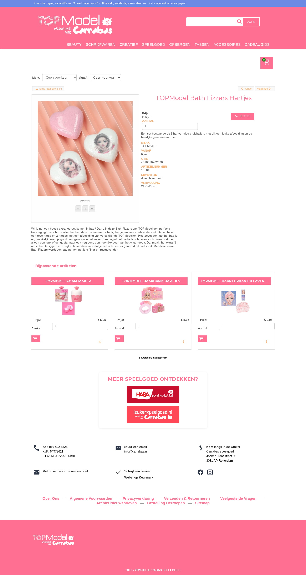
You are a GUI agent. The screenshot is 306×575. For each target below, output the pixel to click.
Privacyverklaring (139, 498)
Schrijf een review (137, 471)
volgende (262, 88)
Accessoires (227, 44)
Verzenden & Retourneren (187, 498)
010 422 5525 (58, 447)
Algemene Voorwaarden (91, 498)
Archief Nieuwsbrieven (117, 503)
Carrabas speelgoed (220, 451)
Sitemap (202, 503)
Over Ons (51, 498)
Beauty (74, 44)
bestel (245, 116)
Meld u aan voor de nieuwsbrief (65, 471)
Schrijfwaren (100, 44)
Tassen (202, 44)
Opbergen (179, 44)
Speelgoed (153, 44)
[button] (78, 208)
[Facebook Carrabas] (200, 472)
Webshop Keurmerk (138, 477)
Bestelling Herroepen (166, 503)
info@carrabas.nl (135, 451)
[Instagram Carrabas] (210, 472)
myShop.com (160, 357)
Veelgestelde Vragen (238, 498)
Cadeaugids (257, 44)
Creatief (128, 44)
